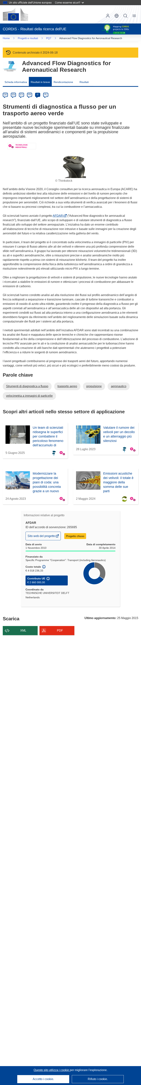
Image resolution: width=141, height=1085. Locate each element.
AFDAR (58, 215)
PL (45, 94)
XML (23, 630)
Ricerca (125, 16)
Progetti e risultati (28, 38)
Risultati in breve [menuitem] (40, 82)
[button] (117, 16)
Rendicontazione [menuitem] (63, 82)
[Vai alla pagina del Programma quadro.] (10, 66)
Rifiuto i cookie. (98, 1079)
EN (13, 94)
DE (5, 94)
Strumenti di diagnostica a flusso (27, 386)
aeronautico (118, 386)
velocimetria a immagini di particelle (29, 395)
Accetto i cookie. (43, 1079)
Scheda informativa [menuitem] (16, 82)
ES (21, 94)
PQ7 (48, 38)
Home (6, 38)
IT (38, 94)
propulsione (94, 386)
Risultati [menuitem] (84, 82)
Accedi (108, 16)
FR (29, 94)
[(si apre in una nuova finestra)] (15, 14)
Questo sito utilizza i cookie (52, 1070)
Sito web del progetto (41, 537)
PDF (60, 630)
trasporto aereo (67, 386)
